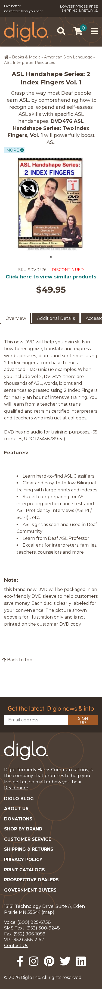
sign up (83, 720)
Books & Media (26, 57)
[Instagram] (33, 961)
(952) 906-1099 (29, 934)
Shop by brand (23, 829)
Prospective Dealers (31, 879)
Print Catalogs (24, 869)
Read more (16, 787)
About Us (16, 808)
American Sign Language (68, 57)
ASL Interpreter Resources (29, 62)
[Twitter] (65, 961)
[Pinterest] (49, 961)
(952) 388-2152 (28, 939)
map (48, 912)
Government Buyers (30, 890)
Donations (18, 819)
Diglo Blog (19, 798)
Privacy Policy (23, 859)
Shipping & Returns (28, 849)
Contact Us (16, 945)
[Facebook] (20, 961)
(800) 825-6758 (34, 922)
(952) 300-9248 (43, 928)
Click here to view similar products (51, 277)
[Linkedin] (81, 961)
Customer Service (27, 839)
